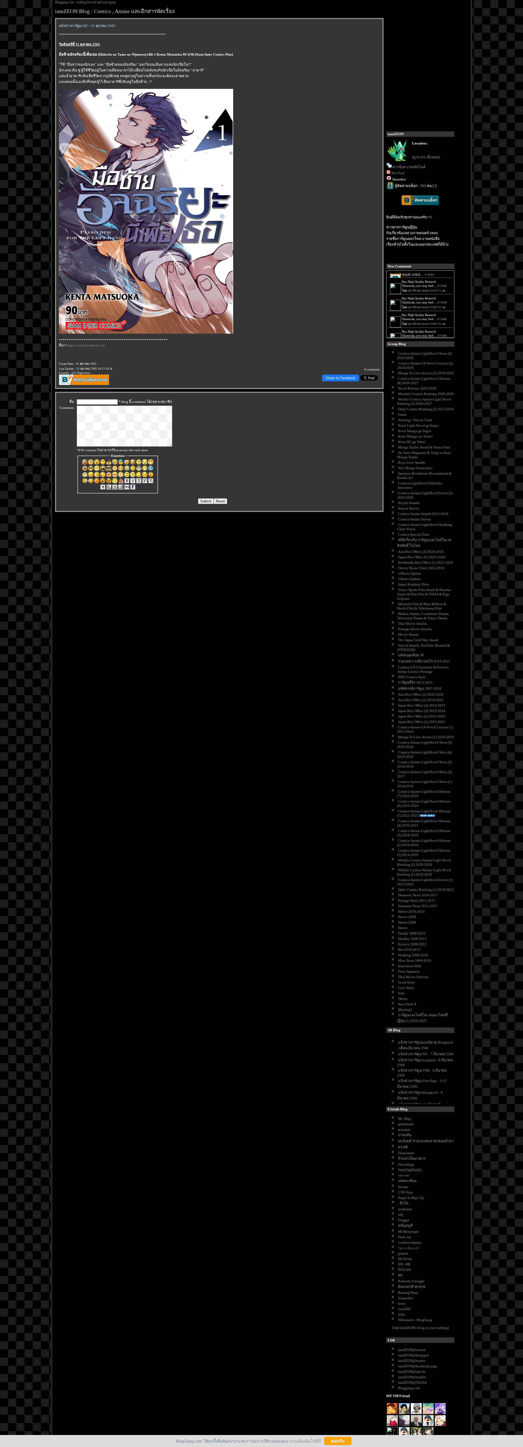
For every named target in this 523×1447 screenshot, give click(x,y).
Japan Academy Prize (413, 584)
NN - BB (404, 1264)
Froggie (403, 1220)
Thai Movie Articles (412, 624)
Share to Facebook (340, 378)
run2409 (404, 1309)
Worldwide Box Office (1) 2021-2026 (425, 562)
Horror (403, 928)
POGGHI (404, 1270)
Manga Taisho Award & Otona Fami (424, 447)
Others (403, 999)
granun (403, 1253)
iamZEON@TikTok (412, 1382)
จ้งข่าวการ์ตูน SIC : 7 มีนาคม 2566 (426, 1054)
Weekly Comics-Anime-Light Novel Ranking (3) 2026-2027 (424, 401)
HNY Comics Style (412, 677)
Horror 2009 (407, 917)
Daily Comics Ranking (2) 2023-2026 (426, 409)
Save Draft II (407, 1004)
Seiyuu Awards (408, 503)
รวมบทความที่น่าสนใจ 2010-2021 (424, 661)
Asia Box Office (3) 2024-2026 (420, 552)
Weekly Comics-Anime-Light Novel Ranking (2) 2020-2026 (424, 862)
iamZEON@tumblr (412, 1377)
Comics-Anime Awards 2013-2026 (423, 514)
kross (402, 1303)
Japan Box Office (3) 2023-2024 (421, 711)
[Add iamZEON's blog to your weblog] (420, 1328)
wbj (400, 1215)
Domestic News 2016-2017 (418, 895)
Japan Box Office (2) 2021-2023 (421, 716)
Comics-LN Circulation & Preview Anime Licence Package (423, 669)
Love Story (406, 988)
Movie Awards (408, 634)
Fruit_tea (404, 1237)
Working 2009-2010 (413, 955)
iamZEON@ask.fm (411, 1372)
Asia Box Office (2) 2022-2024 (420, 694)
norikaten (405, 1209)
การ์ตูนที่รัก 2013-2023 (415, 682)
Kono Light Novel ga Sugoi (418, 425)
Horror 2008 (407, 922)
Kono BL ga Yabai (411, 442)
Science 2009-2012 (412, 944)
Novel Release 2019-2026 (417, 388)
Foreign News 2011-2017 (416, 901)
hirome (403, 1187)
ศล (400, 1275)
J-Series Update (409, 579)
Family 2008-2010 (411, 933)
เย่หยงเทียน (407, 1181)
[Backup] (405, 1010)
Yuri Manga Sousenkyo (415, 468)
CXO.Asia (405, 1192)
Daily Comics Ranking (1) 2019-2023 (426, 890)
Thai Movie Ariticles (413, 977)
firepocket (405, 1298)
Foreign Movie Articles (415, 629)
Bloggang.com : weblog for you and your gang (85, 2)
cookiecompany (410, 1242)
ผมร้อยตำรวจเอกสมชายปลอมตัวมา (426, 1141)
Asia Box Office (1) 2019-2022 (420, 700)
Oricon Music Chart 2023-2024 (421, 568)
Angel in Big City (411, 1198)
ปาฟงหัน (404, 1135)
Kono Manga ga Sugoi (414, 431)
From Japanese (408, 971)
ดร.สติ (403, 1147)
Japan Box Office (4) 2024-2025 (421, 705)
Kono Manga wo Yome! (415, 436)
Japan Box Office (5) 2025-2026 (421, 557)
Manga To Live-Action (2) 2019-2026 (426, 373)
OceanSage (406, 1164)
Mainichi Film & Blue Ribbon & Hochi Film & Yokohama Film (421, 606)
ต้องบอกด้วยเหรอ (411, 1287)
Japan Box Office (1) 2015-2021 (421, 722)
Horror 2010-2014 (411, 911)
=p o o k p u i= (408, 1248)
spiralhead (405, 1124)
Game (402, 414)
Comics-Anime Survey (414, 519)
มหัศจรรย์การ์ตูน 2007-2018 (419, 688)
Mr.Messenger (408, 1231)
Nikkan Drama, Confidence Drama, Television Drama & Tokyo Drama (423, 616)
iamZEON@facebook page (417, 1366)
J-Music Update (409, 573)
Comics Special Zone (413, 534)
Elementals (406, 1153)
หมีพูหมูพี (405, 1225)
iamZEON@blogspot (413, 1355)
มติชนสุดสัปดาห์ (411, 655)
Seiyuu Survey (408, 508)
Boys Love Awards (411, 462)
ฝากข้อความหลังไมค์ (409, 167)
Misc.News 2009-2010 (414, 960)
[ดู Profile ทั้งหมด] (426, 157)
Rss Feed (398, 173)
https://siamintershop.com (85, 345)
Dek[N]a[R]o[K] (409, 1170)
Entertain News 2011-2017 (417, 906)
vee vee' (404, 1175)
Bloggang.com (409, 1388)
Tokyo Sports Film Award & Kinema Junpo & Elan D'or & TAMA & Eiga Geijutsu (424, 594)
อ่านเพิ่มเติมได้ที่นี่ (305, 1441)
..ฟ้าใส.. (404, 1203)
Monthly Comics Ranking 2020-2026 (426, 394)
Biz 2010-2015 (409, 950)
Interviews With (409, 966)
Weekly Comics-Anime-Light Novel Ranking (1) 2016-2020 (424, 872)
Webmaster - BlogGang (415, 1320)
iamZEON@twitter (411, 1361)
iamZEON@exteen (412, 1350)
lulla (401, 1314)
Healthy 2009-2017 (412, 939)
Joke (401, 993)
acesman (404, 1130)
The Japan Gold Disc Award (418, 640)
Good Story (406, 982)
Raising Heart (408, 1293)
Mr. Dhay (405, 1119)
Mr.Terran (405, 1259)
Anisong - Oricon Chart (415, 420)
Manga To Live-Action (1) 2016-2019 (426, 737)
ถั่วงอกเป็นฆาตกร (411, 1158)
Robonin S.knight (411, 1281)
